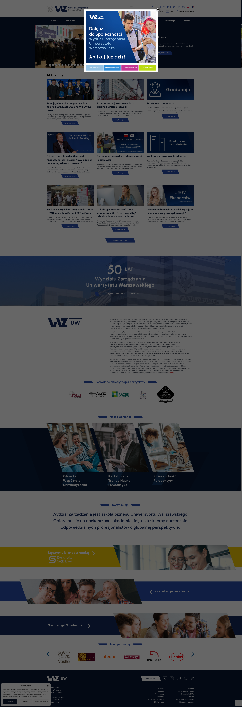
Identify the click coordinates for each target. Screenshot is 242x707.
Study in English (148, 68)
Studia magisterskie (112, 68)
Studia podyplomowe (130, 68)
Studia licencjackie (94, 68)
